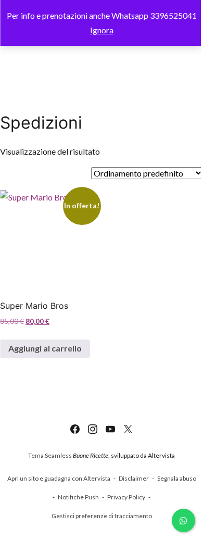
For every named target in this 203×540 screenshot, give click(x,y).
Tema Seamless (50, 455)
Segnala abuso (176, 478)
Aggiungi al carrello (45, 348)
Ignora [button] (101, 30)
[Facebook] (75, 429)
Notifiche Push (78, 497)
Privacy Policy (126, 497)
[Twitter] (128, 429)
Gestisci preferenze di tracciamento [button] (102, 516)
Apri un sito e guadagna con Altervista (58, 478)
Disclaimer (134, 478)
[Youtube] (110, 429)
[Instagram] (92, 429)
